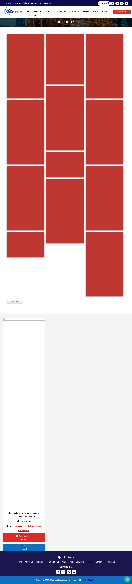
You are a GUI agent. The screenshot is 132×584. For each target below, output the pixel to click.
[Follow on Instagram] (122, 3)
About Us (38, 11)
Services (85, 11)
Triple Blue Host (89, 580)
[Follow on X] (117, 3)
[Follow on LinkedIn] (126, 3)
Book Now (103, 3)
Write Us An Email (24, 537)
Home (28, 11)
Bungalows (61, 11)
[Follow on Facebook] (112, 3)
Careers (104, 11)
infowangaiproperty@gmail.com (27, 526)
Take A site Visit (121, 11)
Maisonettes (74, 11)
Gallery (95, 11)
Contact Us (31, 15)
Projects (47, 11)
